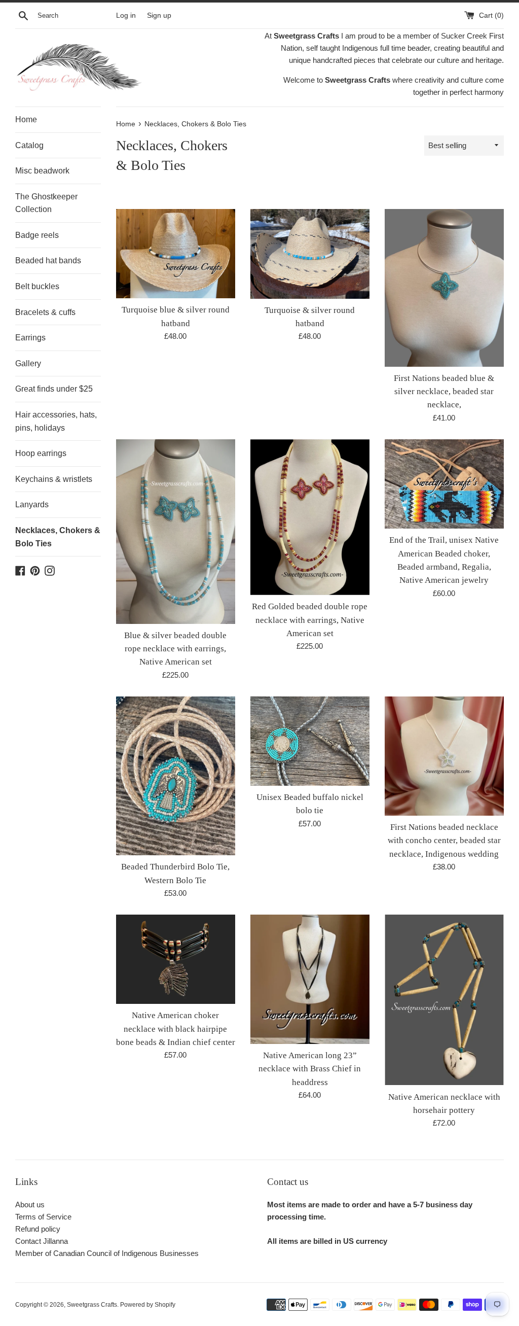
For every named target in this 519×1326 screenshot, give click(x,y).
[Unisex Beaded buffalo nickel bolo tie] (309, 741)
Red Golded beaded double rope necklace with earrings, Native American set (309, 620)
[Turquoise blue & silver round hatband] (175, 253)
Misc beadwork (42, 170)
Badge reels (37, 235)
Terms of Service (43, 1216)
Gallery (28, 363)
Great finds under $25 (54, 389)
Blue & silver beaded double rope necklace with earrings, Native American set (175, 649)
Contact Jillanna (41, 1241)
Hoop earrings (40, 453)
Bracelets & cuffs (45, 312)
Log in (126, 15)
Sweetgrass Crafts (92, 1304)
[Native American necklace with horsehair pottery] (444, 1000)
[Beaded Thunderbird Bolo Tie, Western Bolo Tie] (175, 775)
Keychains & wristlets (53, 479)
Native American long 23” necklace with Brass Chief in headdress (309, 1069)
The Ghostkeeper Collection (46, 203)
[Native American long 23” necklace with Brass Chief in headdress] (309, 979)
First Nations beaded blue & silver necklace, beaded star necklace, (444, 391)
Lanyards (32, 504)
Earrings (30, 337)
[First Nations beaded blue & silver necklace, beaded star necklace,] (444, 287)
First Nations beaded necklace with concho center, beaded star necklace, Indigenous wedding (444, 840)
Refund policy (37, 1229)
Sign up (159, 15)
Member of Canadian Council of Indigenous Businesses (107, 1253)
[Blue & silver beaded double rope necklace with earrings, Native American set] (175, 531)
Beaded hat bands (48, 260)
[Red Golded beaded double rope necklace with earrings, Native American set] (309, 517)
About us (30, 1204)
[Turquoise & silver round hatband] (309, 253)
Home (26, 119)
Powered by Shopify (147, 1304)
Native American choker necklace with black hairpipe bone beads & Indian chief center (175, 1028)
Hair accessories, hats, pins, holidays (56, 421)
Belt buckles (37, 286)
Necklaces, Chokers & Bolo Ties (57, 537)
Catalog (29, 145)
